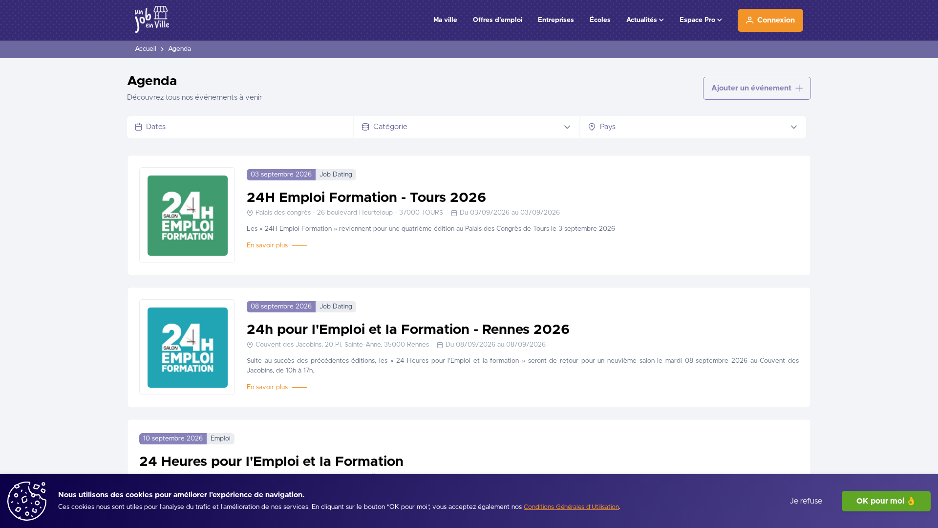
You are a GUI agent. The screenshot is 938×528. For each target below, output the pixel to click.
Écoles (600, 20)
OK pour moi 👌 (886, 501)
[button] (567, 127)
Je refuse (805, 501)
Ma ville (445, 20)
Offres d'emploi (497, 20)
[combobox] (247, 127)
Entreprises (556, 20)
